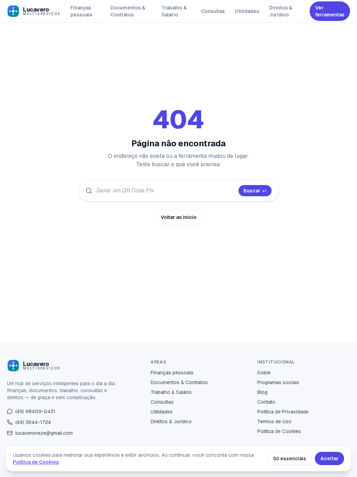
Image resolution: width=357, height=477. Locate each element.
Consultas (213, 11)
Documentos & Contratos (128, 11)
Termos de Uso (274, 421)
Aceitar (329, 458)
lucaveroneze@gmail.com (44, 433)
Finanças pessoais (81, 11)
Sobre (264, 372)
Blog (262, 392)
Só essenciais (289, 458)
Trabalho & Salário (174, 11)
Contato (266, 402)
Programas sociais (278, 382)
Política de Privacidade (283, 412)
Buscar (251, 191)
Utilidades (247, 11)
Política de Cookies (279, 431)
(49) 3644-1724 (33, 422)
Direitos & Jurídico (281, 11)
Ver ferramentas (329, 11)
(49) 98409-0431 (35, 411)
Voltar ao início (179, 217)
